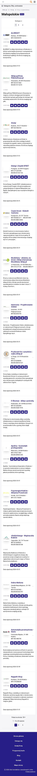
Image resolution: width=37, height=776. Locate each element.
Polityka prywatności (30, 771)
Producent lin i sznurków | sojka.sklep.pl (21, 353)
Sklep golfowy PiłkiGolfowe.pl (17, 77)
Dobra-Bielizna (17, 583)
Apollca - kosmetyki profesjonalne (19, 447)
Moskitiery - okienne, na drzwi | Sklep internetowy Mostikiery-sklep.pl (21, 260)
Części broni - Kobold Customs (20, 212)
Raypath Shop (16, 677)
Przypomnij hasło (18, 751)
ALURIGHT (15, 33)
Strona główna (19, 736)
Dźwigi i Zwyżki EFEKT (20, 166)
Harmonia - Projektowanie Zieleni (21, 306)
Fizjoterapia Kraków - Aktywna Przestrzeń (20, 492)
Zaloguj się (18, 741)
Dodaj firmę (18, 746)
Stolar (13, 123)
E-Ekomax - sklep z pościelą (22, 401)
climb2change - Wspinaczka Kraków (22, 537)
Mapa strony (18, 765)
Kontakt (18, 760)
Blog (18, 755)
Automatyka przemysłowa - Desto (22, 631)
